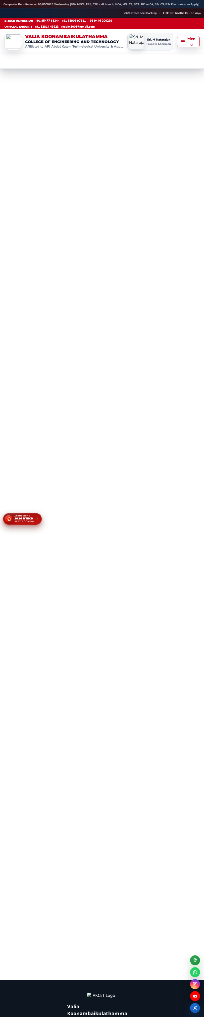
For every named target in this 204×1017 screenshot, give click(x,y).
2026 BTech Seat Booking (136, 13)
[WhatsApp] (195, 972)
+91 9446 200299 (100, 21)
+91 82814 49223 (47, 27)
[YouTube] (195, 996)
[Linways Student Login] (195, 1008)
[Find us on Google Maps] (195, 960)
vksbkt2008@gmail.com (78, 27)
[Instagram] (195, 984)
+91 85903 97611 (74, 21)
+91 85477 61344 (47, 21)
